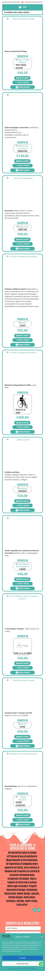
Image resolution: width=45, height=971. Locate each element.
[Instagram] (35, 910)
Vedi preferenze (22, 964)
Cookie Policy (12, 968)
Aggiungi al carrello (22, 78)
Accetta (22, 958)
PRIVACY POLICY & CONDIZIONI (26, 968)
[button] (42, 937)
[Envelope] (39, 910)
